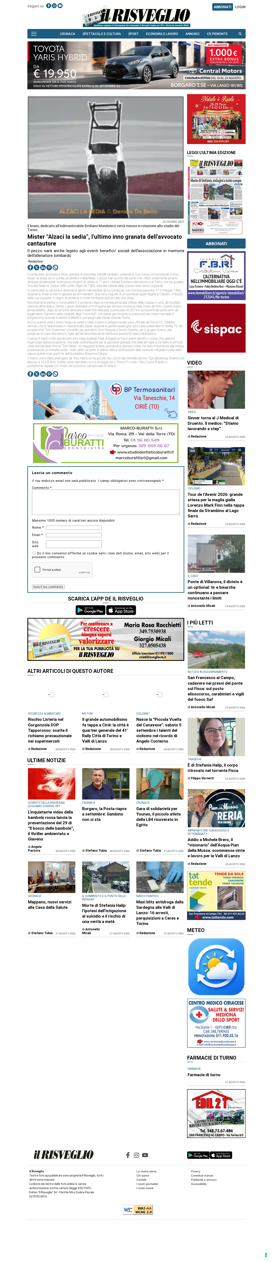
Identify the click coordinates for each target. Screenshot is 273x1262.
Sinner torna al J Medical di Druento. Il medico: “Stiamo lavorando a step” (213, 423)
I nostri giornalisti (147, 1183)
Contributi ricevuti (202, 1175)
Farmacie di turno (204, 1074)
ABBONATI (222, 7)
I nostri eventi (144, 1188)
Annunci (192, 34)
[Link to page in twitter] (36, 267)
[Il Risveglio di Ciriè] (136, 16)
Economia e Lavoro (162, 34)
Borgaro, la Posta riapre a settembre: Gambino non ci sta (104, 814)
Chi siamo (142, 1175)
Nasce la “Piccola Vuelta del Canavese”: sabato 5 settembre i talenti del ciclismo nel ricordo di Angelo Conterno (158, 730)
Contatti (141, 1179)
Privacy (195, 1171)
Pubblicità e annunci (203, 1179)
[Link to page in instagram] (54, 5)
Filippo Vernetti (202, 778)
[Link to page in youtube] (60, 5)
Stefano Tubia (96, 850)
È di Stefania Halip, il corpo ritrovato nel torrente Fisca (213, 768)
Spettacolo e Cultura (102, 34)
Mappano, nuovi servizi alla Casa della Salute (49, 905)
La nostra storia (146, 1171)
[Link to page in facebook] (48, 5)
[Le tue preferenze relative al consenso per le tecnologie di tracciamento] (266, 1255)
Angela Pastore (35, 848)
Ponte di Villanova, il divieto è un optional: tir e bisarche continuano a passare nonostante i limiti (215, 589)
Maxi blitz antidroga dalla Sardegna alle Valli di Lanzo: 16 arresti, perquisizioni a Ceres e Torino (159, 913)
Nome (38, 527)
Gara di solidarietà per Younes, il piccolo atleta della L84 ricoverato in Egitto (158, 816)
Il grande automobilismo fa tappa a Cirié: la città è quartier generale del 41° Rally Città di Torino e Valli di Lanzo (105, 730)
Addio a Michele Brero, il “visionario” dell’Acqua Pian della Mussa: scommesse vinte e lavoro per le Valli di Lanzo (216, 847)
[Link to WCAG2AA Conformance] (136, 1210)
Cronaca (67, 34)
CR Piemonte (217, 34)
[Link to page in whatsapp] (55, 267)
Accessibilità (198, 1183)
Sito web (35, 544)
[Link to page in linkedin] (43, 267)
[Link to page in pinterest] (49, 267)
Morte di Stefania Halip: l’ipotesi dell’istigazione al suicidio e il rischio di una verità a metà (104, 913)
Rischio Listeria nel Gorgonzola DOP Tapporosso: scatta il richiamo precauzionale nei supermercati (50, 730)
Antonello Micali (91, 931)
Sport (133, 34)
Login (240, 7)
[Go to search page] (240, 34)
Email (37, 535)
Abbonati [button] (216, 243)
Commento (42, 488)
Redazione (35, 261)
